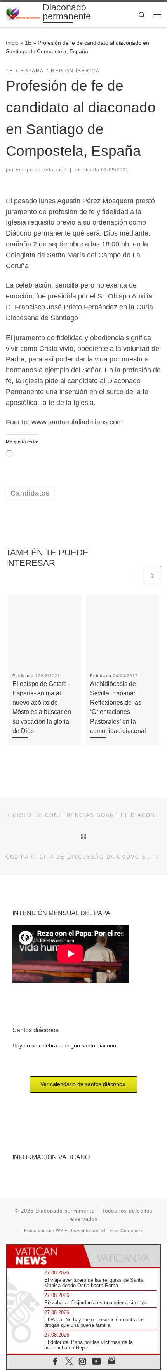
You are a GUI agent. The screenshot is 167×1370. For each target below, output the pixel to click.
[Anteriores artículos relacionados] (133, 574)
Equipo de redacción (41, 170)
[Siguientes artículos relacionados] (152, 574)
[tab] (45, 1256)
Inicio (12, 43)
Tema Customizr (125, 1230)
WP (59, 1230)
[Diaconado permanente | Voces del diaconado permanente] (23, 14)
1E (28, 43)
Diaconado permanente (65, 1211)
